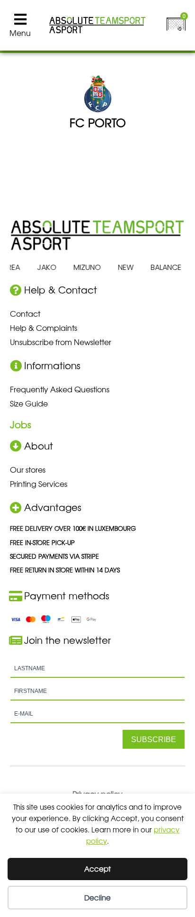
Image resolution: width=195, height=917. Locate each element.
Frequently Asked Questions (59, 389)
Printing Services (38, 483)
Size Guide (29, 403)
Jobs (20, 424)
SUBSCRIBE (153, 739)
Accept (97, 869)
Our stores (27, 469)
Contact (25, 313)
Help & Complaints (43, 327)
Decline (97, 897)
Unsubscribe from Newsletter (60, 341)
